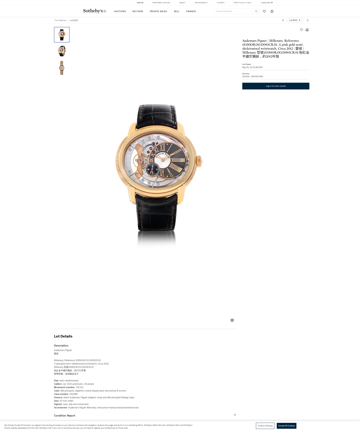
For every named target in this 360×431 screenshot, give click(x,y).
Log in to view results (276, 86)
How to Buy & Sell (243, 3)
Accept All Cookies (286, 426)
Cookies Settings (265, 426)
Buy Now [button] (138, 11)
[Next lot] (307, 20)
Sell (176, 11)
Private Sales (158, 11)
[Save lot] (301, 30)
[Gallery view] (232, 320)
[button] (156, 171)
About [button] (182, 3)
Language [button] (265, 3)
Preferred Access (161, 3)
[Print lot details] (307, 30)
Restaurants (201, 3)
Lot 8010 (74, 20)
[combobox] (237, 11)
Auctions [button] (120, 11)
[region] (180, 426)
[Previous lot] (283, 20)
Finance (191, 11)
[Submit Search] (256, 11)
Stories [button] (220, 3)
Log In (140, 3)
